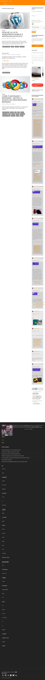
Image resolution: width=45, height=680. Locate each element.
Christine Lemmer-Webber (36, 146)
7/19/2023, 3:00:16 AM (36, 295)
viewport (3, 641)
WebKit (22, 115)
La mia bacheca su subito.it (37, 85)
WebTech (3, 30)
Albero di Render (6, 112)
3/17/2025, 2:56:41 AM (36, 225)
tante (35, 103)
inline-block (4, 553)
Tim (2, 621)
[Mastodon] (11, 675)
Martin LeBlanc (6, 60)
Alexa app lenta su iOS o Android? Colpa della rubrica (11, 453)
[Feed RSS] (3, 675)
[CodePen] (8, 675)
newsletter (3, 581)
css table (4, 517)
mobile (12, 46)
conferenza (4, 505)
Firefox (3, 529)
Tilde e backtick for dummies (7, 459)
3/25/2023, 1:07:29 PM (35, 331)
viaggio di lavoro (5, 637)
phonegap (4, 585)
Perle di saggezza (5, 53)
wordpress (22, 46)
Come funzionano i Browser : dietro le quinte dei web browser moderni (14, 99)
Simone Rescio (35, 141)
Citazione (4, 54)
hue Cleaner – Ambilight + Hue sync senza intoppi (10, 451)
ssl (2, 605)
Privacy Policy (38, 22)
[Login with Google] (33, 24)
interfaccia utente (6, 46)
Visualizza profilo (36, 403)
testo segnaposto (4, 617)
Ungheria (3, 629)
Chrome (12, 112)
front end (3, 533)
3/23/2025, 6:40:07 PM (36, 193)
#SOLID (33, 427)
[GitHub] (5, 675)
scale (3, 597)
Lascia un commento (12, 38)
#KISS (36, 427)
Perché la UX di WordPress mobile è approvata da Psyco (12, 34)
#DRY (38, 427)
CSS (15, 112)
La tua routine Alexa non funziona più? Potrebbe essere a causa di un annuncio (15, 457)
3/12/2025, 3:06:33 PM (36, 265)
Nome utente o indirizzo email (37, 11)
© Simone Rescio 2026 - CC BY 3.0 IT (8, 672)
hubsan (3, 549)
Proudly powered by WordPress (6, 677)
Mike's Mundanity (37, 368)
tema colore (3, 613)
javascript (13, 115)
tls (2, 625)
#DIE (41, 427)
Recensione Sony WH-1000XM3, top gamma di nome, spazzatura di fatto (14, 461)
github (3, 541)
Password (33, 15)
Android (4, 477)
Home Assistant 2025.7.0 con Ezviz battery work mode (11, 449)
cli (2, 501)
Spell (3, 601)
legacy (3, 565)
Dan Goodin (36, 223)
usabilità (16, 46)
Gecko (3, 537)
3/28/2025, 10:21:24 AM (37, 148)
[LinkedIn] (16, 675)
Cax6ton (35, 292)
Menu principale (1, 1)
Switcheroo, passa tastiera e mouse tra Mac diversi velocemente (13, 455)
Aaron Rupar (36, 262)
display (22, 112)
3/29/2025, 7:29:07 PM (36, 106)
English (3, 442)
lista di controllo (4, 573)
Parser (18, 115)
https (3, 545)
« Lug (33, 63)
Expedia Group (34, 400)
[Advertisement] (37, 412)
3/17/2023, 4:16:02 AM (36, 371)
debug (3, 521)
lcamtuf (35, 191)
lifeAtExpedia (5, 569)
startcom (3, 609)
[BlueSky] (13, 675)
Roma (3, 593)
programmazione (5, 589)
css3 (18, 112)
